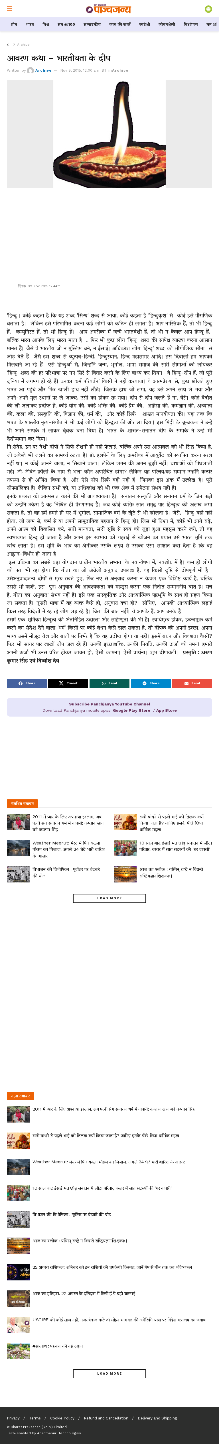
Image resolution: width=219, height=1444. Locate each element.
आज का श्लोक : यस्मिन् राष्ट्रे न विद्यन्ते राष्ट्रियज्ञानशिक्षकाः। (80, 1240)
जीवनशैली (167, 24)
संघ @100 (66, 24)
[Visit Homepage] (108, 8)
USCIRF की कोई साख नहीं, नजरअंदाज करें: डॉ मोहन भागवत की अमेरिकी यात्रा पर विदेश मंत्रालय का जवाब (119, 1319)
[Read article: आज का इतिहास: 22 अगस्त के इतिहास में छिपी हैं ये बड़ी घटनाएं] (18, 1298)
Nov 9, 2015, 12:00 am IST (83, 70)
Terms (35, 1418)
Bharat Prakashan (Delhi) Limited (39, 1427)
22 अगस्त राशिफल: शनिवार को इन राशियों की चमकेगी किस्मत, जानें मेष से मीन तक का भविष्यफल (112, 1267)
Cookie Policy (62, 1418)
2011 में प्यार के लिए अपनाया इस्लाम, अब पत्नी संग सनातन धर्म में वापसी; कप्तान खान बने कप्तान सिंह (68, 823)
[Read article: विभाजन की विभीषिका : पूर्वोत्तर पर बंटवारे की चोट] (18, 874)
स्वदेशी (144, 24)
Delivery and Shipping (157, 1418)
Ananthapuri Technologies (59, 1433)
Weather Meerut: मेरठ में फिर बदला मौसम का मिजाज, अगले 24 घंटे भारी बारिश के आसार (69, 849)
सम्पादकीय (92, 24)
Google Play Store (131, 710)
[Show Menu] (9, 8)
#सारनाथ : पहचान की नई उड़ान (58, 1346)
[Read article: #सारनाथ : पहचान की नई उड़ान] (18, 1351)
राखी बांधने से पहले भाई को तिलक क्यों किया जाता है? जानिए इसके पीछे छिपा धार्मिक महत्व (171, 823)
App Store (166, 710)
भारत (30, 24)
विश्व (45, 24)
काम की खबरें (120, 24)
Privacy (13, 1418)
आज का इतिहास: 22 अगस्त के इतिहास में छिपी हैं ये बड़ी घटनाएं (84, 1293)
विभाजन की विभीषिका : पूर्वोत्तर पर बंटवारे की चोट (72, 1214)
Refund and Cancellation (106, 1418)
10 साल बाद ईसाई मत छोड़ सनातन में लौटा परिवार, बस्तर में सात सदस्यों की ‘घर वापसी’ (102, 1188)
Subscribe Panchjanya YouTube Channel (109, 704)
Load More (109, 898)
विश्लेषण (191, 24)
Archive (23, 45)
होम (14, 24)
